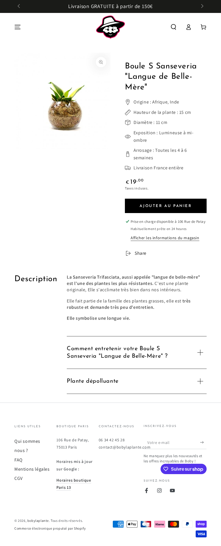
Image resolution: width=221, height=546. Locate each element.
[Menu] (17, 27)
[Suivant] (202, 6)
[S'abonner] (203, 442)
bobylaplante (38, 520)
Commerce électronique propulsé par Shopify (50, 528)
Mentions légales (32, 469)
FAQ (18, 460)
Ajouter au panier (166, 206)
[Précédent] (19, 6)
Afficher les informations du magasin (165, 237)
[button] (173, 27)
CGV (18, 478)
